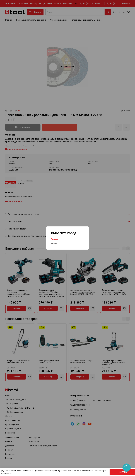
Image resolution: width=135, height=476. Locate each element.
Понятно (122, 472)
